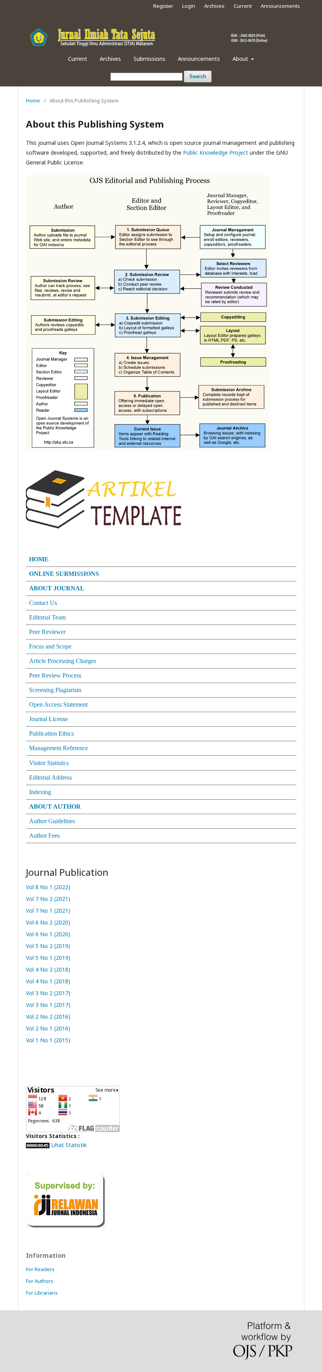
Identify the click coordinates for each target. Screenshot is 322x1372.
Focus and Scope (50, 646)
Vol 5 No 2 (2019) (48, 946)
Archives (110, 58)
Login (188, 5)
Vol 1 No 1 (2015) (49, 1040)
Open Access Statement (58, 704)
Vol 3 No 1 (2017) (49, 1004)
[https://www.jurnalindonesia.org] (65, 1200)
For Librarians (42, 1292)
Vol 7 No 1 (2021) (48, 910)
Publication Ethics (51, 733)
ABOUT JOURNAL (56, 588)
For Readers (40, 1269)
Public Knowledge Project (215, 152)
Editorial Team (47, 617)
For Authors (39, 1280)
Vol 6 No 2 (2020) (48, 922)
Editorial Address (50, 777)
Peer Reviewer (47, 631)
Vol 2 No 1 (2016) (49, 1028)
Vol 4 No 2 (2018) (48, 969)
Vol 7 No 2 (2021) (48, 898)
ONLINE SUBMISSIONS (64, 573)
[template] (104, 498)
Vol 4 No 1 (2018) (49, 981)
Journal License (48, 719)
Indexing (40, 792)
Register (163, 5)
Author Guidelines (52, 821)
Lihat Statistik (69, 1145)
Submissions (149, 58)
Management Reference (58, 748)
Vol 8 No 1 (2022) (48, 887)
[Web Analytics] (37, 1145)
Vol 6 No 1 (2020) (48, 934)
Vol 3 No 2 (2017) (49, 993)
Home (33, 100)
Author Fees (44, 835)
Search (197, 76)
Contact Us (43, 602)
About (241, 58)
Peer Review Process (55, 675)
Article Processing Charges (62, 661)
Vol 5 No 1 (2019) (48, 957)
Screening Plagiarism (55, 690)
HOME (39, 559)
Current (77, 58)
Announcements (199, 58)
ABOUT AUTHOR (55, 806)
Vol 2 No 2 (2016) (49, 1016)
